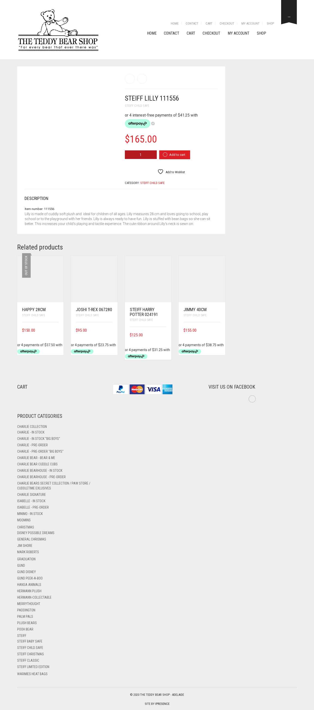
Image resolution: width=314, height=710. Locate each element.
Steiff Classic (28, 660)
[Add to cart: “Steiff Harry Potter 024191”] (164, 335)
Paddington (26, 610)
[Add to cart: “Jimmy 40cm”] (218, 330)
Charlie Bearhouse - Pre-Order (41, 477)
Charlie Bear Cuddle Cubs (37, 464)
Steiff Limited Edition (33, 667)
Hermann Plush (29, 591)
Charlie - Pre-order (32, 445)
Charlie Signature (31, 495)
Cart (209, 23)
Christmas (25, 527)
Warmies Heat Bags (32, 674)
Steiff (21, 636)
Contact (192, 23)
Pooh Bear (25, 629)
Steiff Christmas (30, 654)
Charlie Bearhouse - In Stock (39, 471)
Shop (270, 23)
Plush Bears (27, 623)
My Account (250, 23)
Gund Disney (26, 572)
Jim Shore (24, 546)
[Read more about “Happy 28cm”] (57, 330)
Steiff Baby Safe (29, 641)
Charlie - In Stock (30, 432)
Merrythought (28, 604)
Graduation (26, 559)
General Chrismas (31, 539)
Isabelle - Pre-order (33, 507)
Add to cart (177, 155)
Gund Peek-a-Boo (30, 578)
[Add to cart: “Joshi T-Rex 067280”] (111, 330)
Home (175, 23)
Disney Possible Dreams (35, 533)
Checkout (227, 23)
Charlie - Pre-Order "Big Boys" (40, 451)
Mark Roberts (28, 552)
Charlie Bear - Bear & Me (36, 458)
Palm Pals (25, 616)
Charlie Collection (32, 427)
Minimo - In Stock (30, 514)
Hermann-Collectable (34, 597)
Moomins (24, 520)
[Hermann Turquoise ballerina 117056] (130, 79)
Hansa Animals (29, 585)
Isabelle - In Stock (31, 501)
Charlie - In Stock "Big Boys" (38, 439)
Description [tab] (36, 198)
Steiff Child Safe (137, 105)
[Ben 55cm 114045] (142, 79)
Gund (21, 565)
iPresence (162, 704)
